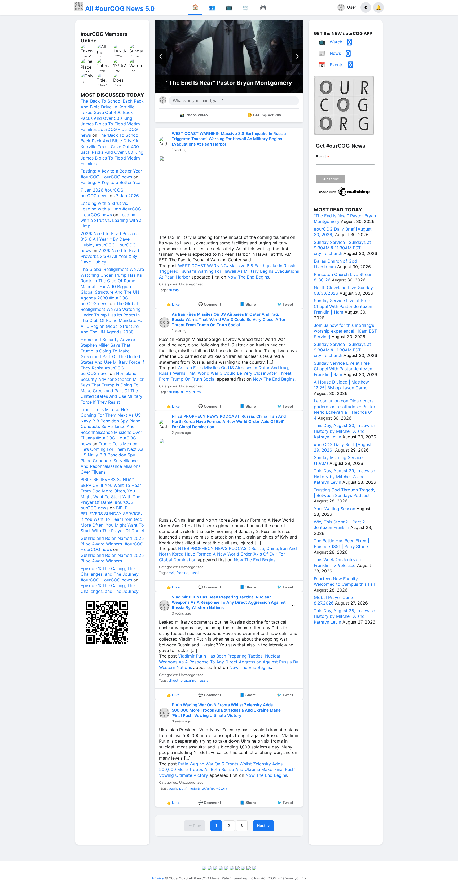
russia (174, 290)
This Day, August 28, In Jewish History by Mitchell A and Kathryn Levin (344, 616)
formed (182, 573)
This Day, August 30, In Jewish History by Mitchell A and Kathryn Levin (344, 431)
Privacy (158, 878)
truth (197, 392)
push (173, 788)
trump (186, 392)
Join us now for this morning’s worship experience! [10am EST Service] (345, 331)
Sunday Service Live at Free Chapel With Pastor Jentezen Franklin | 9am (343, 368)
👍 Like (173, 304)
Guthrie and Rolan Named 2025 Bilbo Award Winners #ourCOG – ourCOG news (112, 544)
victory (221, 788)
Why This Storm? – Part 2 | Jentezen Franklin (341, 524)
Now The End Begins (248, 277)
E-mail (322, 156)
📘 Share (248, 304)
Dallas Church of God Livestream (335, 263)
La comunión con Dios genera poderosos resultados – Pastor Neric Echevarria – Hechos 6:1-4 (345, 409)
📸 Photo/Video (194, 115)
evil (171, 573)
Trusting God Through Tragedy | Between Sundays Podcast (345, 492)
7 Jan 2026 (127, 195)
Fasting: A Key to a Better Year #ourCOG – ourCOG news (111, 173)
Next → (263, 825)
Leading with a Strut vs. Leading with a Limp (111, 220)
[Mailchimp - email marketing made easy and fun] (345, 196)
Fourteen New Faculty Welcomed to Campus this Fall (344, 581)
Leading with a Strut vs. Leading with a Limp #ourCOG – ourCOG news (111, 209)
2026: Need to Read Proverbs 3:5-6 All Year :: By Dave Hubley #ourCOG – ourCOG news (110, 242)
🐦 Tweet (285, 304)
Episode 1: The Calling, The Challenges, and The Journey (110, 588)
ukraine (208, 788)
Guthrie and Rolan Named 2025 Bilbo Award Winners (112, 558)
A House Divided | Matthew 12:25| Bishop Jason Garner (341, 384)
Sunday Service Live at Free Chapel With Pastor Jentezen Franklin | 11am (343, 306)
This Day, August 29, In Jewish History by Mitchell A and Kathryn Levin (344, 476)
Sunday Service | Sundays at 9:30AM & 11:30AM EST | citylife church (342, 248)
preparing (188, 680)
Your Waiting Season (334, 508)
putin (183, 788)
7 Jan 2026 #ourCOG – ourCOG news (104, 192)
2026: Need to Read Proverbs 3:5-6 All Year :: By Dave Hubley (110, 256)
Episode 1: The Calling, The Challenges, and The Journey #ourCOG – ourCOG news (110, 574)
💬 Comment (209, 304)
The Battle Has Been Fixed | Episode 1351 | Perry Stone (341, 543)
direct (173, 680)
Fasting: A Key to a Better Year (111, 182)
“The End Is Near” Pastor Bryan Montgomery (229, 82)
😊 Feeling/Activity (264, 115)
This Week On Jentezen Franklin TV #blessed (337, 562)
